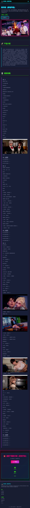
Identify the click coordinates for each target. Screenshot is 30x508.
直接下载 (2, 494)
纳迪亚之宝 (2, 500)
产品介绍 (2, 491)
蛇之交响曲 (2, 498)
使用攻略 (2, 492)
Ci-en (2, 503)
